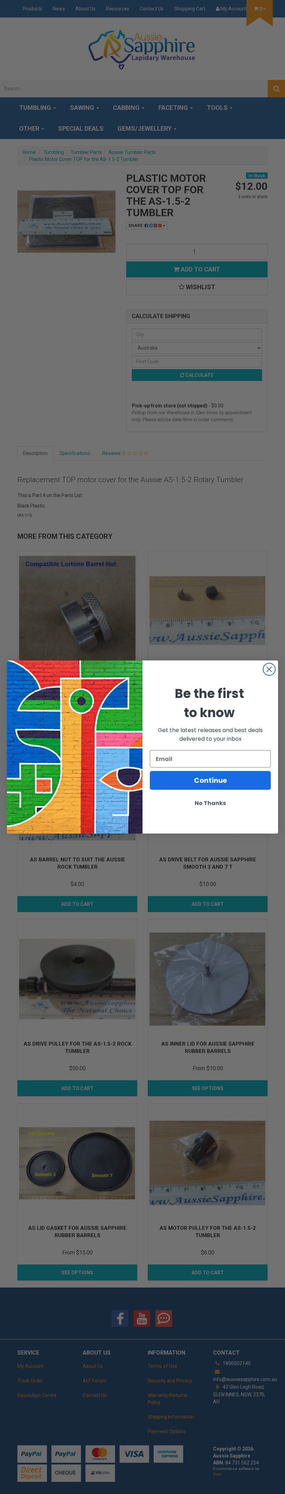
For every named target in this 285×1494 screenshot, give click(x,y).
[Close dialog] (269, 669)
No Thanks (210, 803)
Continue (210, 780)
